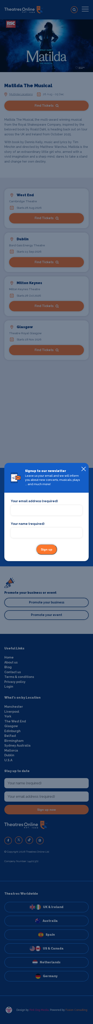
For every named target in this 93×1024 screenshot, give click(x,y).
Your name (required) (27, 523)
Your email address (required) (34, 501)
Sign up (46, 549)
